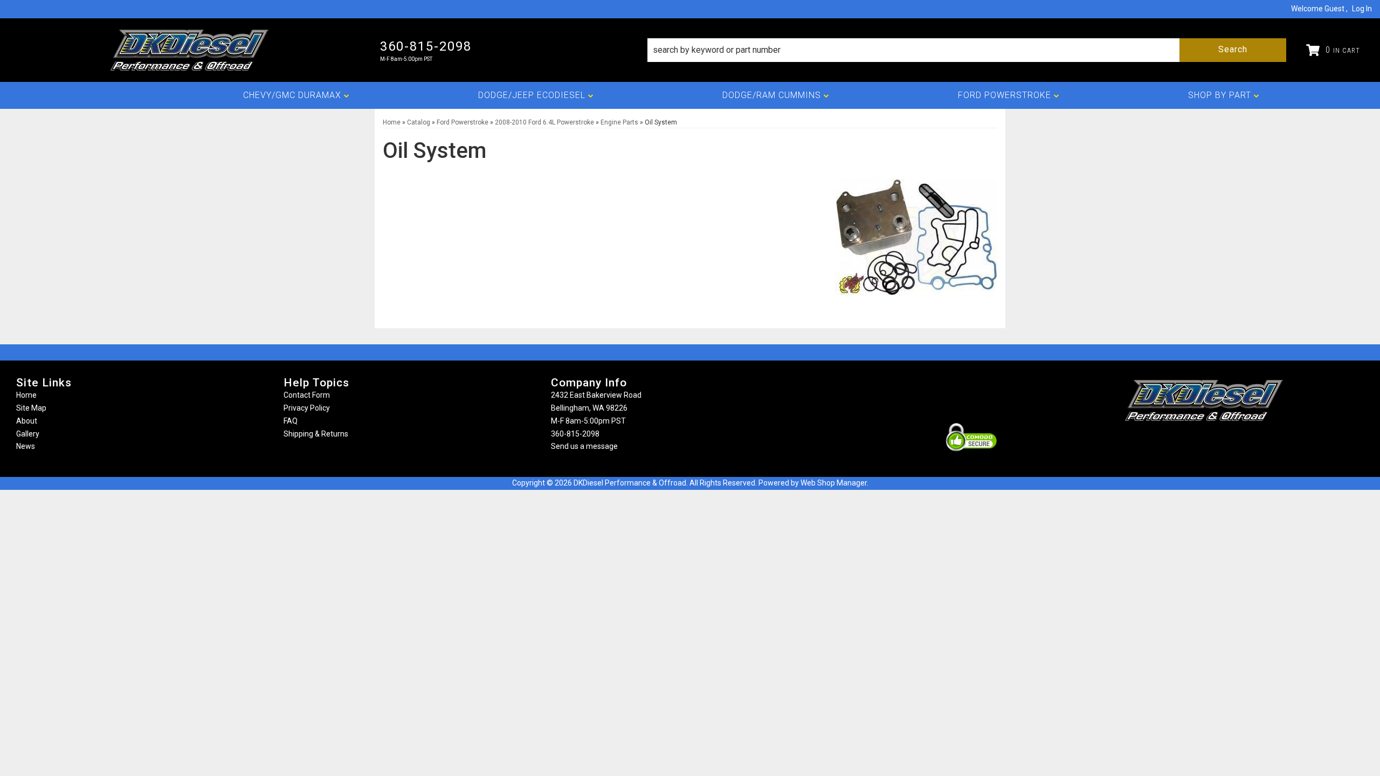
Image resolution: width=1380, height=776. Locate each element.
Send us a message (584, 446)
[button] (966, 50)
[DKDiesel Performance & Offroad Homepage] (190, 50)
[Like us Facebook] (1186, 442)
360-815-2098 (575, 433)
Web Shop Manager (834, 483)
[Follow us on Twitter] (1215, 442)
